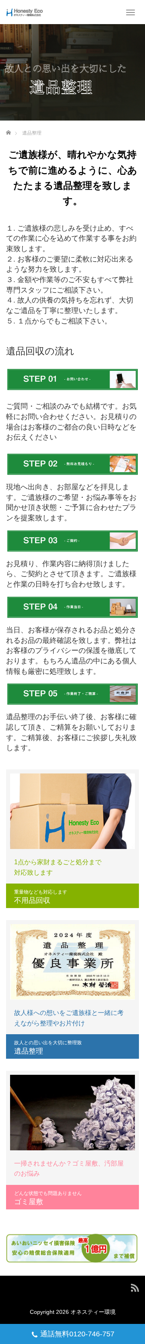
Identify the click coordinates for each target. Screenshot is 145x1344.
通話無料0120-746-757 (77, 1334)
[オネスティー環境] (24, 12)
